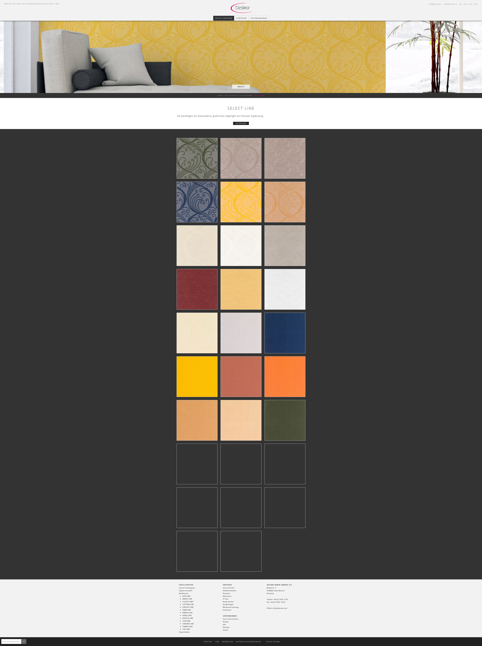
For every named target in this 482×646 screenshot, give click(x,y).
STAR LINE (186, 621)
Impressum (227, 642)
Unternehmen (230, 616)
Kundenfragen (228, 604)
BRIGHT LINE (187, 599)
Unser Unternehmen (230, 619)
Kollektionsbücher (229, 591)
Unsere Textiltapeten (187, 588)
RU (476, 4)
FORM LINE (187, 610)
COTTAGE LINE (188, 604)
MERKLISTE (450, 4)
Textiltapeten (186, 585)
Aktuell (225, 630)
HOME (220, 95)
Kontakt (226, 622)
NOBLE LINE (187, 616)
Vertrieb (227, 585)
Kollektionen (183, 593)
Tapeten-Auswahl (185, 591)
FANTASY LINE (188, 607)
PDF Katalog (241, 123)
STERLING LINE (188, 624)
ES (471, 4)
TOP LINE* (186, 629)
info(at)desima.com (279, 608)
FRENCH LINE (188, 613)
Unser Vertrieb (228, 588)
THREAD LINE (188, 627)
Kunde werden (228, 602)
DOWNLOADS (435, 4)
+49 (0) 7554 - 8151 (280, 599)
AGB (217, 642)
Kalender (226, 627)
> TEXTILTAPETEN (230, 95)
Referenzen (227, 596)
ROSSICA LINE (188, 618)
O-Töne (225, 599)
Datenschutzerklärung (248, 642)
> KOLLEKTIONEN (245, 95)
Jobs (224, 625)
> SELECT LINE (258, 95)
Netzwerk (226, 593)
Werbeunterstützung (230, 607)
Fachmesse (227, 610)
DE (460, 4)
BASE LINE (186, 596)
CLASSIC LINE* (188, 602)
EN (465, 4)
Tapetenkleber (184, 632)
